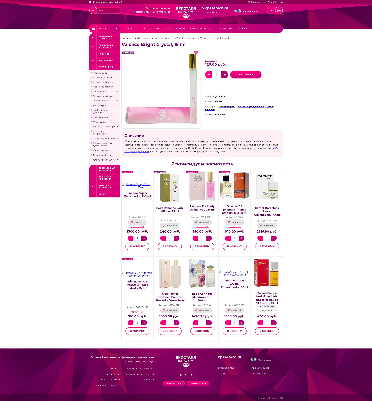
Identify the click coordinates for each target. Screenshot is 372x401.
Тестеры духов (100, 101)
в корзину (245, 74)
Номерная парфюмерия (99, 132)
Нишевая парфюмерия (104, 126)
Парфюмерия (106, 67)
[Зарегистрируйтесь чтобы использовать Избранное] (196, 53)
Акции (221, 374)
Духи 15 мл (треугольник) (183, 38)
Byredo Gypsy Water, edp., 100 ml (137, 195)
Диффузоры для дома (104, 159)
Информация (173, 28)
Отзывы (243, 28)
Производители (226, 368)
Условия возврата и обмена (139, 374)
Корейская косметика (105, 178)
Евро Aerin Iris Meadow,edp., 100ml (202, 297)
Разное (103, 194)
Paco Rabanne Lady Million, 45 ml (169, 209)
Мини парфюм (100, 122)
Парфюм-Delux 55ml (103, 77)
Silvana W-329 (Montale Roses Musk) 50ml (137, 285)
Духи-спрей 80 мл (102, 155)
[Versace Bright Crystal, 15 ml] (160, 89)
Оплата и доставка (202, 28)
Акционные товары (105, 37)
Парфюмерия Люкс (102, 96)
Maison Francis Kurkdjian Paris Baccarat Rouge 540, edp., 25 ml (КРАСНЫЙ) (267, 300)
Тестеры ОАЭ (100, 91)
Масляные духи (100, 117)
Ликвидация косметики (106, 46)
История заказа (260, 374)
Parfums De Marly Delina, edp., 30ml (202, 208)
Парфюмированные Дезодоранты (103, 144)
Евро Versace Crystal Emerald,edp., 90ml (234, 284)
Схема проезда (173, 383)
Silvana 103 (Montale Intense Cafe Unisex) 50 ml (234, 210)
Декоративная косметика (107, 169)
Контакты (226, 28)
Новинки (104, 54)
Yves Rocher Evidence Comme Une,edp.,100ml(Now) (170, 297)
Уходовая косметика (105, 186)
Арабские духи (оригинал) (100, 111)
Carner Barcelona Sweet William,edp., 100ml (267, 211)
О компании (151, 28)
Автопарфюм (99, 105)
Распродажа (106, 60)
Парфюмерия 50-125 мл (104, 138)
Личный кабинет (260, 368)
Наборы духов (100, 73)
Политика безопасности (107, 385)
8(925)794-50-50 (216, 8)
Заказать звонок (213, 12)
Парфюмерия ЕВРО (103, 87)
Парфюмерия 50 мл (103, 82)
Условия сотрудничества (140, 368)
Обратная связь (198, 383)
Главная (132, 28)
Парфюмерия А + (101, 150)
